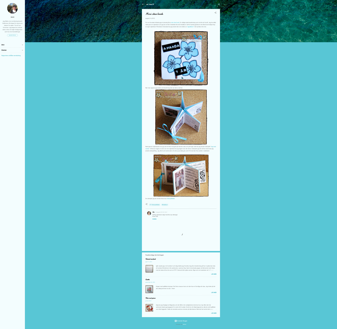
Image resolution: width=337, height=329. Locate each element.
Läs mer (214, 274)
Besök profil (12, 35)
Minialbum (165, 205)
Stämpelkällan (171, 198)
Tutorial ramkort (150, 259)
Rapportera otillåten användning (11, 55)
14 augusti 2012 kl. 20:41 (161, 212)
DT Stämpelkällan (155, 205)
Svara (154, 219)
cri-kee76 (150, 4)
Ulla (153, 212)
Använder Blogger (182, 321)
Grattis (147, 279)
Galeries (184, 324)
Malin (12, 17)
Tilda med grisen (150, 298)
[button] (215, 13)
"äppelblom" (190, 27)
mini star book (175, 22)
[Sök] (219, 4)
